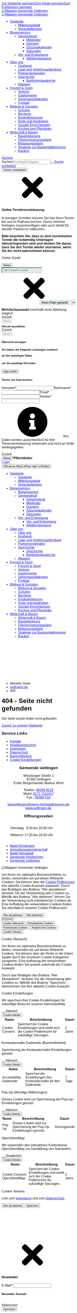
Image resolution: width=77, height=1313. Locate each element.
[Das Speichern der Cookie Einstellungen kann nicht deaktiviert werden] (3, 1012)
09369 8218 (44, 790)
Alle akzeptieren (12, 915)
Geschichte (34, 551)
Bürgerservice (28, 492)
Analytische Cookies (44, 927)
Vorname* (9, 388)
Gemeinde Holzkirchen (26, 857)
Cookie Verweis (12, 931)
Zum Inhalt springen (49, 3)
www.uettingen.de (38, 808)
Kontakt (15, 741)
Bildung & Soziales (32, 588)
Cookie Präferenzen (60, 882)
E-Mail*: (7, 1285)
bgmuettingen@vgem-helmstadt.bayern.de (38, 804)
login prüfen (10, 371)
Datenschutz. (55, 1198)
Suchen (7, 161)
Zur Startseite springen (18, 3)
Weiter (7, 265)
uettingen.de (19, 687)
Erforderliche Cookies (40, 923)
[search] (32, 162)
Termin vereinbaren (14, 169)
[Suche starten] (52, 162)
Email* (44, 392)
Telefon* (46, 396)
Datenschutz (19, 752)
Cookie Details (12, 1015)
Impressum (18, 748)
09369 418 (42, 797)
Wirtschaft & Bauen (32, 617)
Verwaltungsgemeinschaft (28, 849)
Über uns (24, 532)
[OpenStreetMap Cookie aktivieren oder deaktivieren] (3, 1157)
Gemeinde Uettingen (25, 860)
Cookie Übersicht (13, 923)
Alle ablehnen (34, 915)
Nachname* (62, 388)
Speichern (32, 1205)
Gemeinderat (35, 499)
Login (6, 462)
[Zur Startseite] (25, 12)
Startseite (25, 477)
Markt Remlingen (22, 846)
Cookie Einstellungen (25, 760)
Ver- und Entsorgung (41, 521)
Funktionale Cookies (15, 927)
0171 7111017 (43, 793)
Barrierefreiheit (20, 756)
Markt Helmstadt (21, 853)
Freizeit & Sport (29, 566)
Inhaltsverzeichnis (23, 745)
